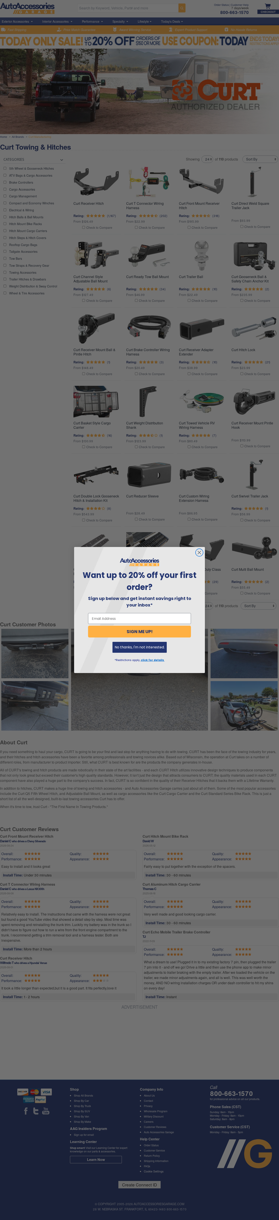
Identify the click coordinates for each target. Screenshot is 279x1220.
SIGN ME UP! (140, 632)
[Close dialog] (199, 552)
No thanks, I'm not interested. (140, 647)
